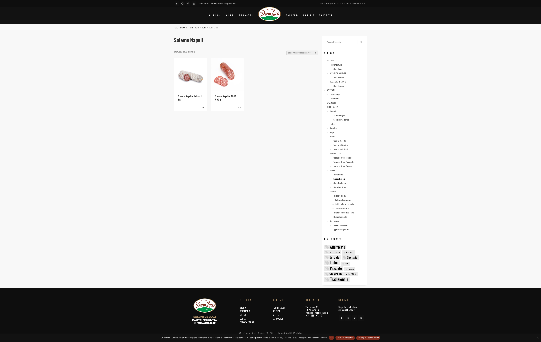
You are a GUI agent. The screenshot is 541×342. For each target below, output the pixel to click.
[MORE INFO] (202, 107)
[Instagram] (182, 3)
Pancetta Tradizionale (340, 149)
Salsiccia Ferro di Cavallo (344, 204)
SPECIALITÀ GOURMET (338, 73)
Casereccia (334, 252)
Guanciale (333, 128)
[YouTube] (194, 3)
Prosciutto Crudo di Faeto (342, 157)
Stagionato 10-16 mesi (342, 274)
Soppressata (334, 221)
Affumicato (337, 247)
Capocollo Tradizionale (340, 119)
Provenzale (351, 269)
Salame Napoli (338, 178)
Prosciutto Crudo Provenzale (342, 161)
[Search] (361, 42)
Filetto (332, 123)
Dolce (334, 262)
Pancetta (333, 136)
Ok (331, 338)
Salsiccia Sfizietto (342, 208)
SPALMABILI (331, 102)
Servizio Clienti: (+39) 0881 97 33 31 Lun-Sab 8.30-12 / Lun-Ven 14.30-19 (342, 3)
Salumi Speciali (338, 77)
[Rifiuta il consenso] (537, 337)
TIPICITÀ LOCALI (336, 64)
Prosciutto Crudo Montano (342, 166)
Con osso (349, 252)
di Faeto (334, 257)
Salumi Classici (338, 85)
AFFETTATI (330, 90)
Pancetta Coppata (339, 140)
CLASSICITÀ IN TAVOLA (338, 81)
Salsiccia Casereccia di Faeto (343, 212)
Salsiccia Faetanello (339, 216)
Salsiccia (333, 191)
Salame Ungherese (339, 182)
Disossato (352, 257)
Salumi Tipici (337, 68)
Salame (332, 170)
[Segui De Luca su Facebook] (341, 318)
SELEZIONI (330, 60)
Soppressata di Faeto (340, 225)
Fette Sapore (334, 98)
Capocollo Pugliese (339, 115)
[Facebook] (177, 3)
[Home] (205, 305)
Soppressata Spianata (340, 229)
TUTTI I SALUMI (332, 106)
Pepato (346, 263)
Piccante (336, 268)
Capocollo (333, 111)
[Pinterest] (188, 3)
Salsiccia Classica (339, 195)
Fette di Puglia (335, 94)
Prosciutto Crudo (336, 153)
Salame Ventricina (339, 187)
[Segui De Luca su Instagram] (348, 318)
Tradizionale (339, 279)
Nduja (332, 132)
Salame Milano (337, 174)
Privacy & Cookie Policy (368, 338)
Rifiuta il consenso (345, 338)
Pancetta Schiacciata (340, 144)
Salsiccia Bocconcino (343, 199)
